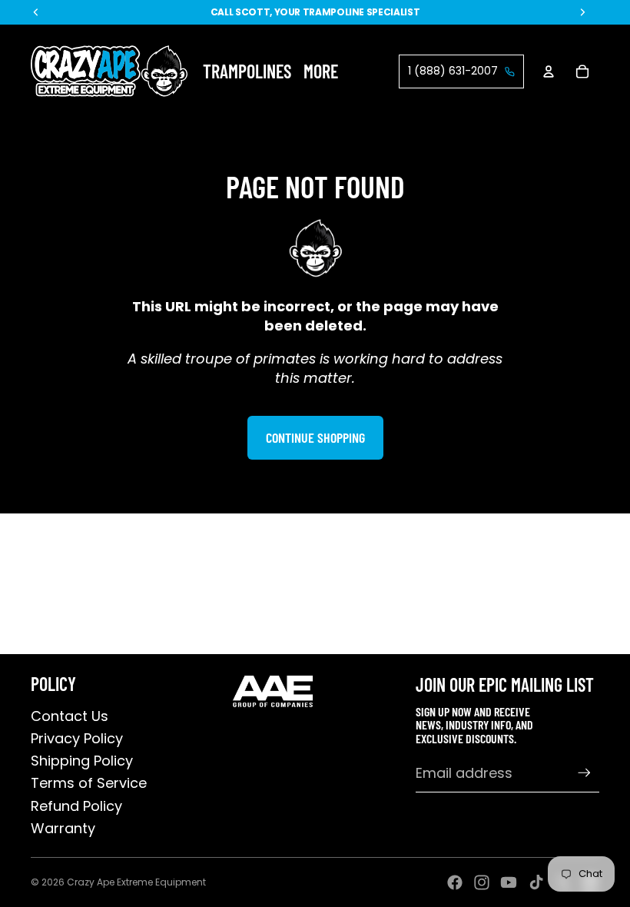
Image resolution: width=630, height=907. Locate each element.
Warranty (63, 828)
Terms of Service (89, 782)
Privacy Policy (77, 738)
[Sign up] (584, 773)
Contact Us (69, 716)
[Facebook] (455, 882)
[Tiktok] (536, 882)
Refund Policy (76, 806)
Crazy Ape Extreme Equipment (136, 882)
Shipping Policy (82, 760)
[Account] (548, 71)
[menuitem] (321, 71)
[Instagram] (481, 882)
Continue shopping (315, 437)
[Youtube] (508, 882)
